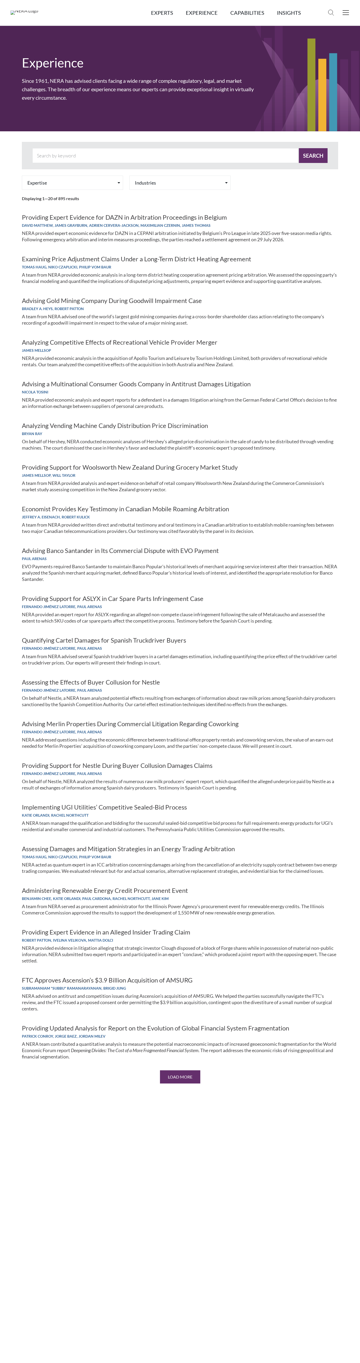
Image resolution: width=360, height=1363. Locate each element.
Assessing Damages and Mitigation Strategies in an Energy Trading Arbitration (128, 849)
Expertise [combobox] (37, 183)
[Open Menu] (345, 12)
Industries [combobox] (145, 183)
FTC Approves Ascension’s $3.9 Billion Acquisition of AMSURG (107, 980)
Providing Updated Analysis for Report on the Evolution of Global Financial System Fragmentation (155, 1028)
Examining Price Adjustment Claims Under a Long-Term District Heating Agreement (136, 259)
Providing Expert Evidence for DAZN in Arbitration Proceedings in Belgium (124, 217)
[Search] (331, 12)
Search (313, 155)
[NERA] (24, 13)
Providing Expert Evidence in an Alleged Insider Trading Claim (106, 932)
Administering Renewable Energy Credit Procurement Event (105, 890)
